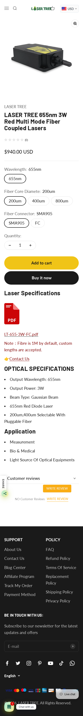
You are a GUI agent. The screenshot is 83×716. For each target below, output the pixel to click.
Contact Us (19, 358)
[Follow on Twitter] (18, 663)
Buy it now (42, 277)
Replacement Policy (57, 579)
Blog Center (15, 567)
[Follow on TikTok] (61, 663)
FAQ (50, 549)
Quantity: (12, 235)
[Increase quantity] (30, 245)
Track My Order (18, 585)
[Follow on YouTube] (50, 663)
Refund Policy (58, 558)
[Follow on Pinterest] (40, 663)
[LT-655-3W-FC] (41, 313)
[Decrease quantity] (9, 245)
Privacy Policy (58, 600)
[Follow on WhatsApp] (72, 663)
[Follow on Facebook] (7, 663)
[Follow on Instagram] (29, 663)
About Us (12, 549)
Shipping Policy (59, 591)
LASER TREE (15, 106)
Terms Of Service (61, 567)
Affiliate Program (19, 576)
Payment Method (20, 594)
